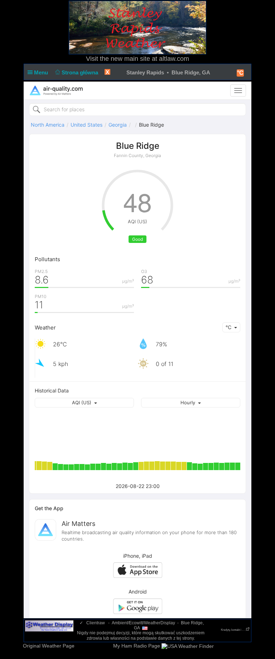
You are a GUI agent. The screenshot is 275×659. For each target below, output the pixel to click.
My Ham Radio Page (136, 646)
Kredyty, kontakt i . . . (233, 629)
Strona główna (80, 72)
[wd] (49, 625)
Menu (42, 72)
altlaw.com (174, 58)
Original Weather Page (48, 646)
